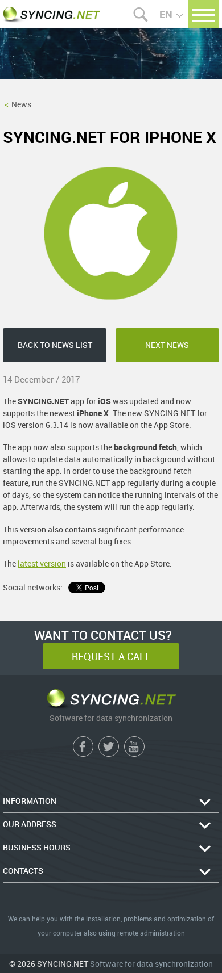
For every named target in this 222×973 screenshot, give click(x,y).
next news (167, 344)
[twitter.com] (108, 746)
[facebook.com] (83, 746)
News (21, 104)
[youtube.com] (134, 746)
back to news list (55, 344)
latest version (42, 563)
